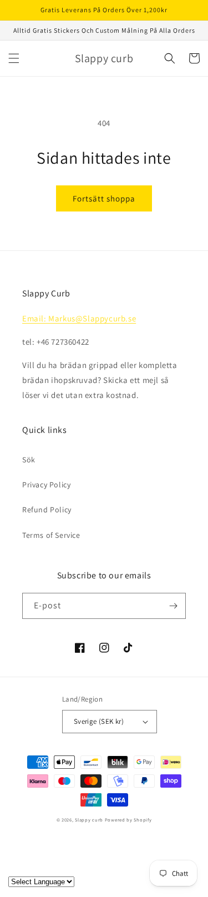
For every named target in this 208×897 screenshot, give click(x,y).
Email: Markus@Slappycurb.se (79, 318)
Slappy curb (89, 820)
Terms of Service (51, 535)
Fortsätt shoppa (104, 198)
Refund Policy (47, 510)
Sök (28, 460)
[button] (14, 58)
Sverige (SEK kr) (99, 721)
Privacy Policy (46, 485)
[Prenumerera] (173, 606)
